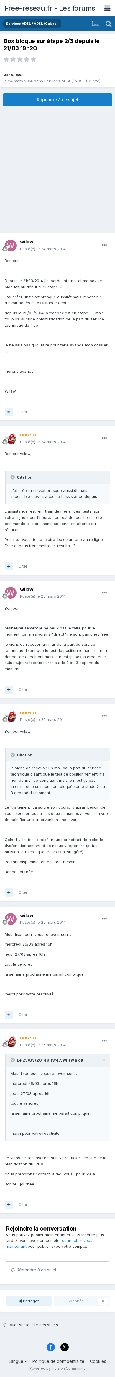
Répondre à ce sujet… (37, 1269)
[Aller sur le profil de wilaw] (11, 245)
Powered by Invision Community (57, 1368)
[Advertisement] (57, 169)
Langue (16, 1361)
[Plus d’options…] (104, 245)
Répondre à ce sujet (57, 99)
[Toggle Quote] (13, 477)
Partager (30, 1300)
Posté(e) (43, 248)
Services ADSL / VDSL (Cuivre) (72, 81)
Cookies (98, 1361)
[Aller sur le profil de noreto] (11, 438)
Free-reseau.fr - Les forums (49, 8)
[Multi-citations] (9, 412)
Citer (23, 411)
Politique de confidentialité (58, 1361)
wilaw (16, 75)
